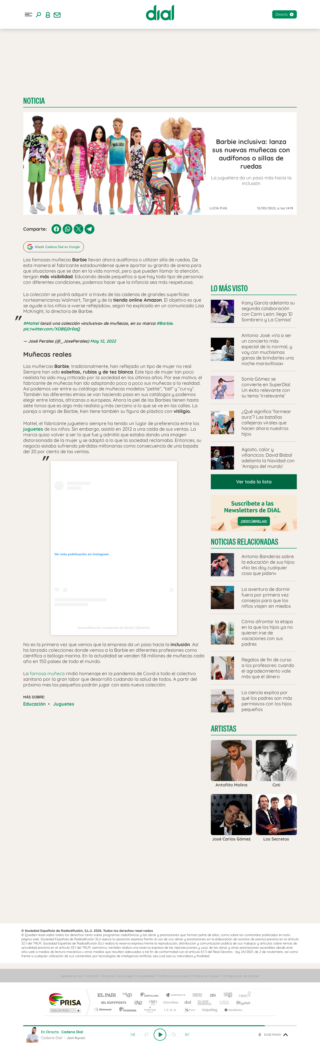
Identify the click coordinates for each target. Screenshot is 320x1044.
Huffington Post (112, 1002)
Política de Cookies (206, 976)
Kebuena (239, 1002)
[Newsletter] (57, 14)
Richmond (103, 1009)
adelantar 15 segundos (173, 1034)
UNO (139, 1002)
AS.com (210, 995)
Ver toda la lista (254, 482)
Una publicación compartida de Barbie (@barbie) (114, 627)
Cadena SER (196, 995)
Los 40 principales (129, 995)
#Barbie (164, 323)
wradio (152, 1002)
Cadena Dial (188, 1002)
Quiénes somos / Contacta (80, 976)
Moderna (126, 1009)
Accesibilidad (146, 976)
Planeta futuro (222, 1002)
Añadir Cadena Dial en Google (57, 247)
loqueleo (210, 1009)
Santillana (151, 995)
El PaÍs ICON (169, 1009)
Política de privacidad (174, 976)
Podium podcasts (149, 1009)
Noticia (34, 100)
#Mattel (31, 323)
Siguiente (187, 1034)
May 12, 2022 (103, 341)
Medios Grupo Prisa (65, 1010)
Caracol (243, 995)
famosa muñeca (47, 673)
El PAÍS (106, 995)
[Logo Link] (160, 12)
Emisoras (108, 976)
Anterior (133, 1034)
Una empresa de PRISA (65, 999)
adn (226, 995)
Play (160, 1034)
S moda (189, 1009)
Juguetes (63, 704)
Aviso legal (126, 976)
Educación (34, 704)
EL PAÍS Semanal (205, 1002)
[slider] (160, 1025)
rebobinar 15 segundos (146, 1034)
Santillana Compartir (175, 995)
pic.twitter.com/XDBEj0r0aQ (51, 329)
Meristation (232, 1009)
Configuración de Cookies (241, 976)
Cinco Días (170, 1002)
